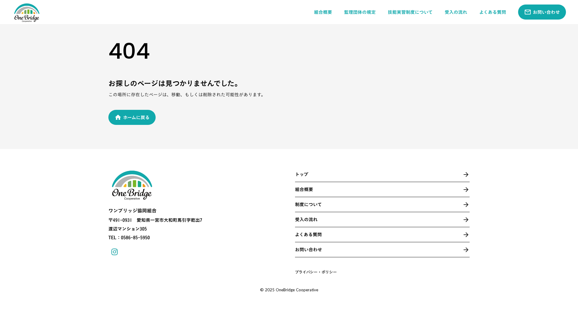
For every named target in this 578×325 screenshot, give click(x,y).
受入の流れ (456, 12)
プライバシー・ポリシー (316, 272)
